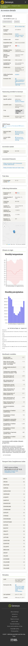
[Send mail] (3, 126)
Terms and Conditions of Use (14, 626)
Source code (15, 621)
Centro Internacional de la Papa (19, 35)
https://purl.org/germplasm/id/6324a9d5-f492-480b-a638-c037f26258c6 (19, 589)
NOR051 (17, 74)
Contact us (15, 614)
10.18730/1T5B (20, 26)
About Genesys (15, 611)
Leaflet (8, 244)
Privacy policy (14, 631)
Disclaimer (14, 616)
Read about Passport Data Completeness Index (11, 471)
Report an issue (15, 619)
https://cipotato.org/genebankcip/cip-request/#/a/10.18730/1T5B (19, 82)
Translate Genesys (15, 624)
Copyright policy (14, 628)
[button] (14, 231)
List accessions (7, 455)
